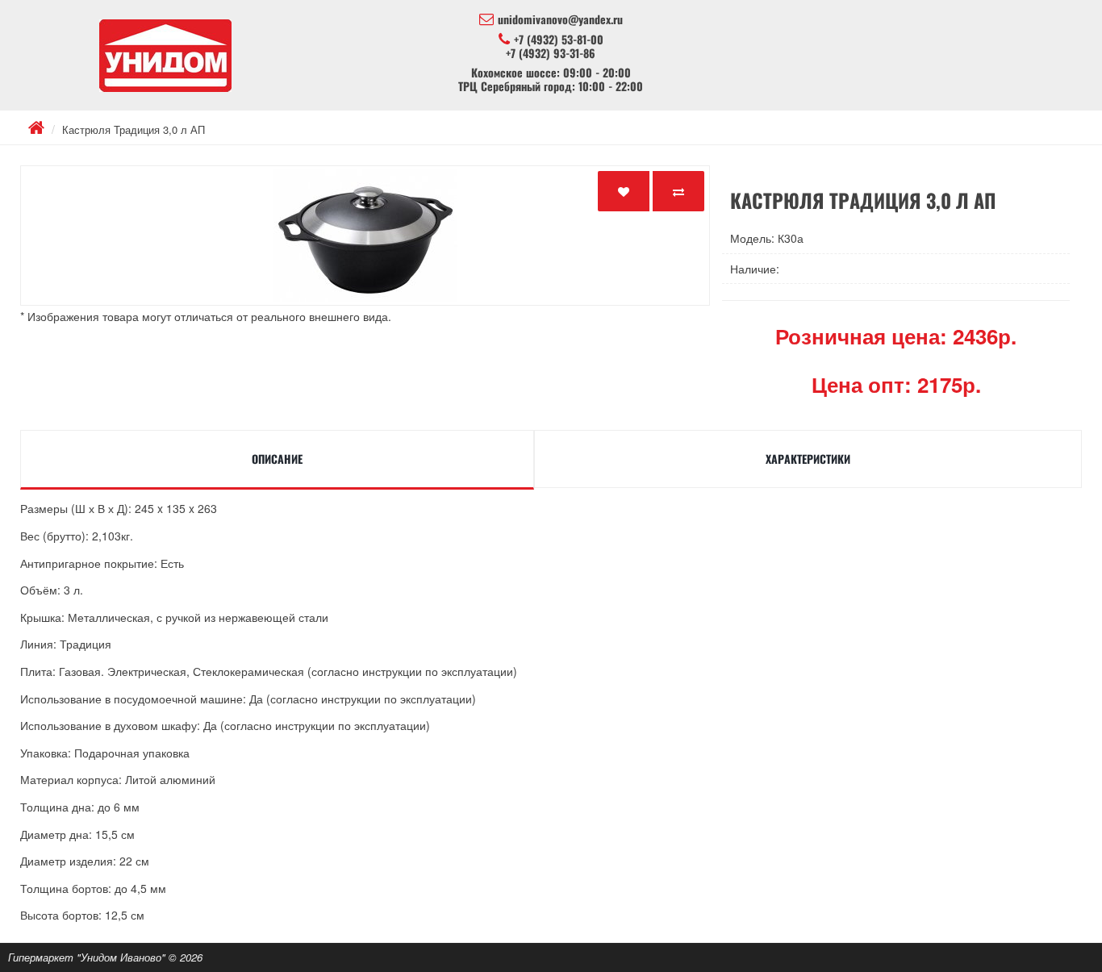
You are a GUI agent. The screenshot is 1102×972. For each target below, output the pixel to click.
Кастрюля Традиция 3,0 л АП (133, 129)
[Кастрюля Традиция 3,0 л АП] (365, 235)
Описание (277, 458)
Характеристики (808, 458)
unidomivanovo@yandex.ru (560, 19)
